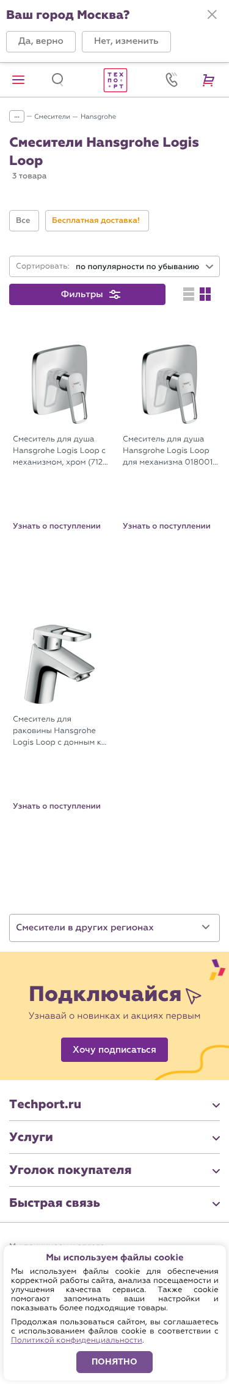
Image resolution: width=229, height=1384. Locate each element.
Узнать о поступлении (57, 526)
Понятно (114, 1362)
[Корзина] (210, 80)
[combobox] (145, 267)
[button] (41, 41)
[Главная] (114, 80)
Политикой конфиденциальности (76, 1340)
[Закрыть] (212, 14)
